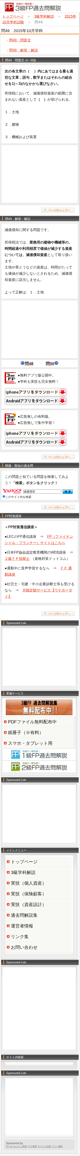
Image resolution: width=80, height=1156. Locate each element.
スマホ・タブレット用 (30, 743)
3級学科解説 (44, 16)
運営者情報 (22, 925)
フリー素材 (57, 1146)
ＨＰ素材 (32, 1146)
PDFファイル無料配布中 (32, 721)
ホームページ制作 (18, 1146)
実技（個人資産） (28, 883)
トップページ (13, 16)
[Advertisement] (39, 174)
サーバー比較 (44, 1146)
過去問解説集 (24, 915)
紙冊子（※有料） (26, 732)
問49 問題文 (20, 40)
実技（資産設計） (28, 904)
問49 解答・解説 (23, 50)
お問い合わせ (24, 947)
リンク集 (20, 936)
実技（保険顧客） (28, 893)
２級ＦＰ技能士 (17, 559)
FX (7, 1146)
